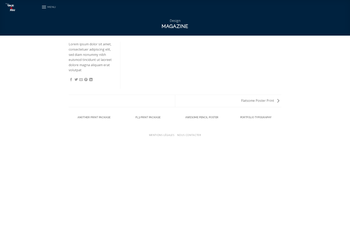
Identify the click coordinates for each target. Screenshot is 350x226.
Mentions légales (162, 135)
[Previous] (69, 121)
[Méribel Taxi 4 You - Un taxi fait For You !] (19, 7)
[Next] (281, 121)
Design (175, 20)
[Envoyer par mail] (81, 80)
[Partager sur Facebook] (71, 80)
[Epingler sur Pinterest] (86, 80)
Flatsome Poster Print (258, 100)
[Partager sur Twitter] (76, 80)
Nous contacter (189, 135)
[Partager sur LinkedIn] (91, 80)
